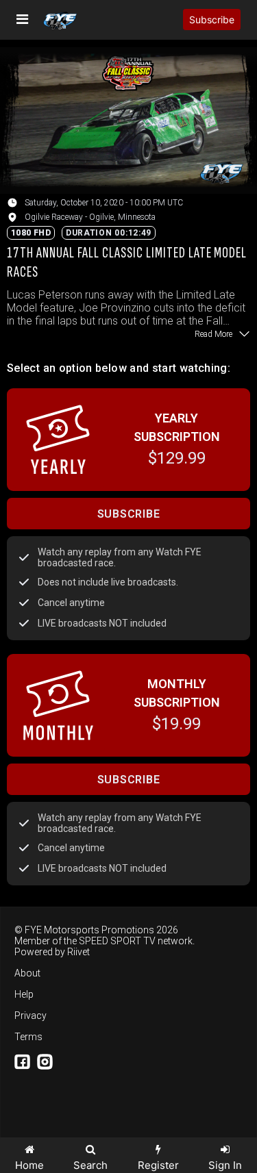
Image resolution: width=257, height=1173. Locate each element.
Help (24, 994)
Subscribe (211, 19)
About (27, 973)
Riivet (78, 951)
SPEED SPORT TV (117, 940)
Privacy (30, 1015)
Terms (28, 1036)
